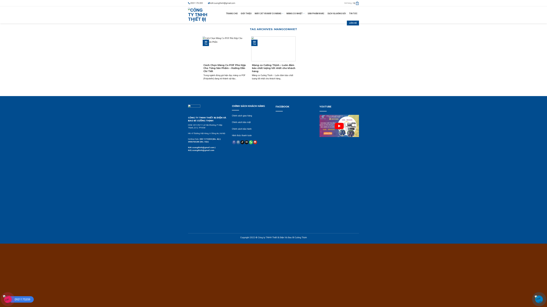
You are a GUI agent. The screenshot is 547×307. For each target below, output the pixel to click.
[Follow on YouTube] (255, 142)
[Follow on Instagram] (238, 142)
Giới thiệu (246, 13)
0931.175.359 (196, 3)
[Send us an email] (247, 142)
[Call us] (251, 142)
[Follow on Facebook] (234, 142)
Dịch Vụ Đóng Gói (337, 13)
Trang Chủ (232, 13)
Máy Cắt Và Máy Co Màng (268, 13)
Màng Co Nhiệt (294, 13)
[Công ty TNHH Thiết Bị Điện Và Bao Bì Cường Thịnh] (198, 14)
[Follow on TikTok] (242, 142)
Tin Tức (353, 13)
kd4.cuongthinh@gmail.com (222, 3)
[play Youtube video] (339, 126)
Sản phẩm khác (316, 13)
